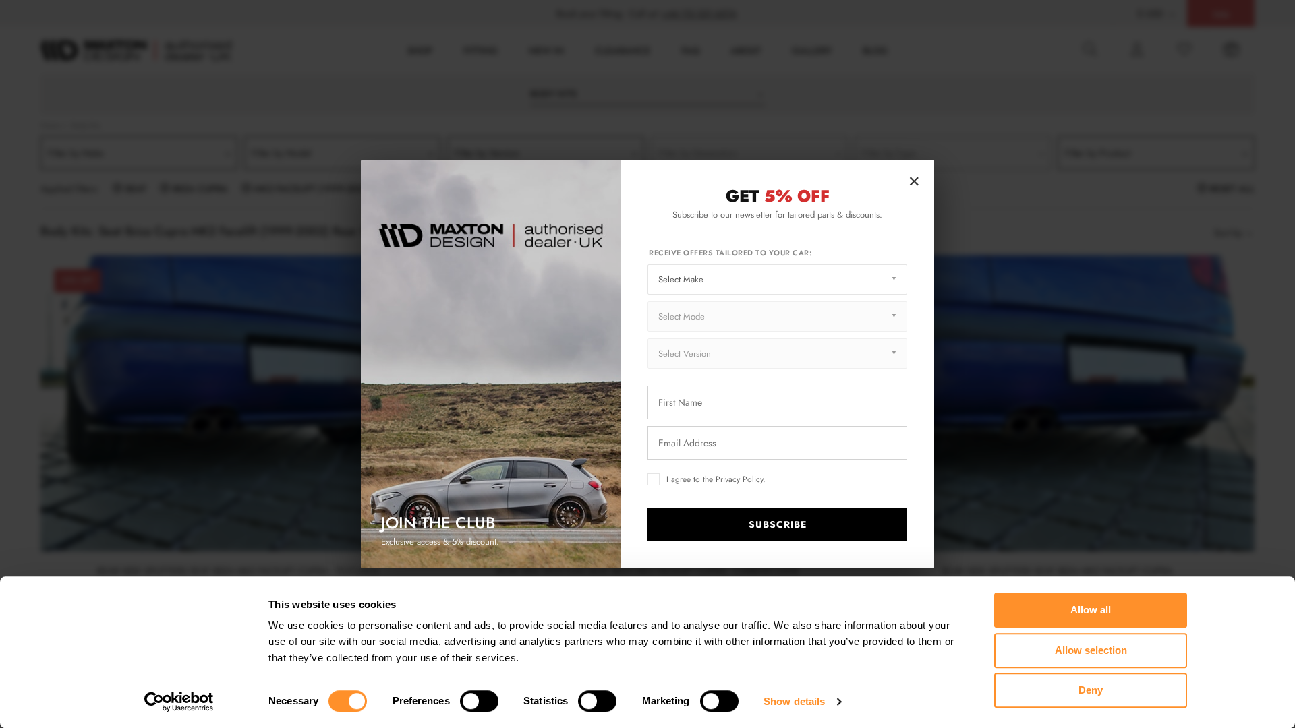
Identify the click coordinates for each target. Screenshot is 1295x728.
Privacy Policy (739, 479)
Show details (794, 701)
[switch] (479, 701)
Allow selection (1091, 650)
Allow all (1090, 609)
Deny (1090, 690)
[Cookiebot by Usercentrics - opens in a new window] (179, 702)
